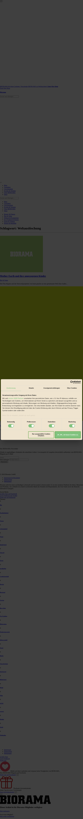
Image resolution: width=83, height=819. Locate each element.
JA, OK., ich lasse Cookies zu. (67, 435)
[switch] (31, 425)
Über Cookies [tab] (72, 388)
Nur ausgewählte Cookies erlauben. (41, 435)
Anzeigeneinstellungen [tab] (51, 388)
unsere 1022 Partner (15, 398)
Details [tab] (31, 388)
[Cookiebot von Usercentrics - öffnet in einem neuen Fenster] (72, 382)
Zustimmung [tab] (10, 388)
